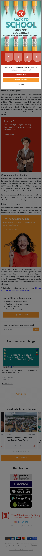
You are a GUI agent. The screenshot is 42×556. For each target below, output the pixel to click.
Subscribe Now (21, 75)
